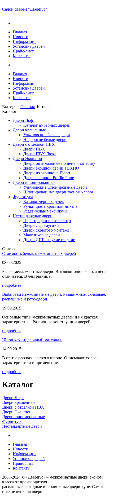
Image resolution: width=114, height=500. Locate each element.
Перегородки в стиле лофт (47, 220)
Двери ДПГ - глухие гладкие (49, 239)
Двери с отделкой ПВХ (34, 144)
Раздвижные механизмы (45, 211)
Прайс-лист (23, 51)
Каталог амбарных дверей (47, 125)
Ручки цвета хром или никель (50, 206)
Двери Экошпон (27, 158)
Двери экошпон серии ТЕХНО (51, 168)
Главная (20, 32)
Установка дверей (29, 46)
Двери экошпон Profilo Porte (48, 177)
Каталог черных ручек (43, 201)
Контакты (21, 56)
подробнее (11, 285)
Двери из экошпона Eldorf (46, 173)
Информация (24, 41)
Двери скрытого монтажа (46, 230)
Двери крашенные (29, 130)
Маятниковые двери (41, 235)
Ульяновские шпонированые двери (55, 187)
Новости (20, 36)
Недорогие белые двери (45, 139)
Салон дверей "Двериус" (24, 9)
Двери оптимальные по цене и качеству (59, 163)
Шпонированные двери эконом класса (58, 192)
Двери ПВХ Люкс (39, 154)
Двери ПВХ (34, 149)
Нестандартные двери (32, 216)
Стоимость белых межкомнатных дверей (39, 253)
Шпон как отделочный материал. (32, 340)
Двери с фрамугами (41, 225)
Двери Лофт (24, 120)
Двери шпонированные (34, 182)
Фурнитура (23, 196)
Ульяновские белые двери (46, 134)
